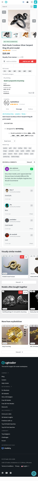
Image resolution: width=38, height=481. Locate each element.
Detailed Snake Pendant (8, 276)
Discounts (5, 407)
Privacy (17, 466)
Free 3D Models (6, 400)
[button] (31, 6)
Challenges (5, 437)
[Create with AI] (23, 2)
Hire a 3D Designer (7, 397)
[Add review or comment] (34, 162)
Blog (3, 376)
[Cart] (27, 2)
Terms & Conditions (7, 466)
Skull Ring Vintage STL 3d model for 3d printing (14, 312)
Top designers (6, 434)
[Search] (35, 6)
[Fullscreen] (4, 12)
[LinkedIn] (2, 473)
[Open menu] (2, 2)
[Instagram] (10, 473)
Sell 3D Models (6, 410)
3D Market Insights (7, 417)
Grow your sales (6, 414)
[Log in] (31, 2)
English (24, 466)
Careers (4, 380)
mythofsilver (14, 102)
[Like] (7, 65)
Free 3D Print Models (8, 403)
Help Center (5, 383)
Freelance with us (7, 420)
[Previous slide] (4, 21)
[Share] (30, 65)
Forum (4, 441)
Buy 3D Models (6, 386)
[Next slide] (34, 21)
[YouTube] (6, 473)
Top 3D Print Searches (8, 427)
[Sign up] (35, 2)
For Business (5, 390)
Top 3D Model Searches (9, 424)
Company (4, 373)
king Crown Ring (6, 346)
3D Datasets (5, 393)
